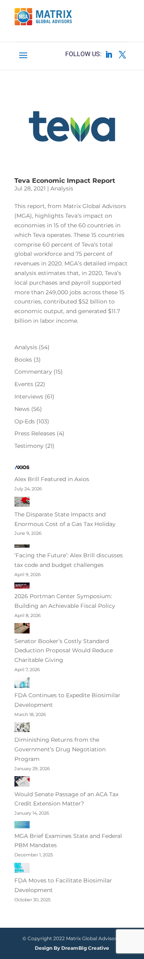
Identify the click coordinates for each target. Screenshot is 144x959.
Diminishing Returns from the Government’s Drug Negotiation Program (60, 749)
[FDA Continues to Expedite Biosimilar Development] (22, 684)
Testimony (29, 445)
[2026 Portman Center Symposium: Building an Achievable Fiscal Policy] (22, 587)
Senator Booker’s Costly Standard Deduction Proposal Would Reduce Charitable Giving (63, 650)
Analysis (61, 188)
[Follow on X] (122, 54)
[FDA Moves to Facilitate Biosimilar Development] (22, 869)
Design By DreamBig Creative (72, 948)
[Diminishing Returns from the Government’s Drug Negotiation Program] (22, 728)
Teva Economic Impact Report (64, 180)
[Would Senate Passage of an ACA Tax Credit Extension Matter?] (22, 782)
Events (23, 384)
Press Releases (34, 433)
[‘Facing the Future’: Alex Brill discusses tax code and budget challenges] (22, 546)
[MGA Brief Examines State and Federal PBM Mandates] (22, 826)
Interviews (28, 396)
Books (23, 359)
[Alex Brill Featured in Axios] (22, 469)
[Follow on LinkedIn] (109, 54)
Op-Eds (24, 421)
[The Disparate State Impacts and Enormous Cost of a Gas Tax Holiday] (22, 503)
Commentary (33, 371)
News (22, 409)
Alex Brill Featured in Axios (51, 479)
